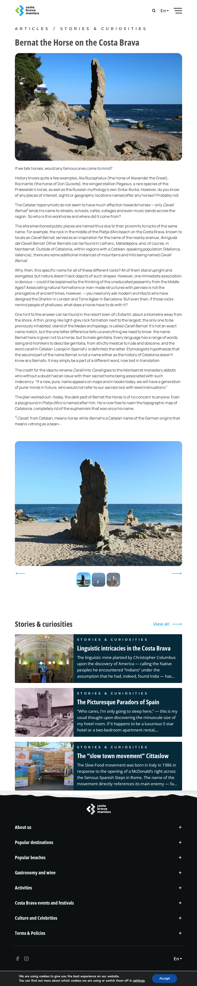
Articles (32, 28)
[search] (154, 10)
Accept (164, 978)
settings (139, 981)
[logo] (55, 10)
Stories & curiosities (104, 28)
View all (161, 624)
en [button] (163, 10)
